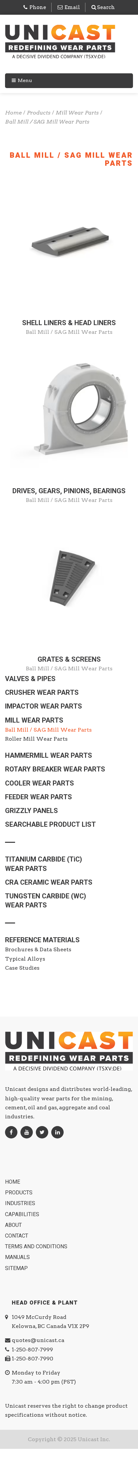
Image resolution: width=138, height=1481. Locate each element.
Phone (37, 7)
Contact (17, 1236)
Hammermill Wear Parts (48, 755)
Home (13, 1182)
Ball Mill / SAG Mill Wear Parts (69, 332)
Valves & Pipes (30, 679)
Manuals (18, 1257)
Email (72, 7)
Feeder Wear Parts (38, 797)
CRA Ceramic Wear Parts (48, 882)
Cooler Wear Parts (39, 783)
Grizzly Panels (31, 811)
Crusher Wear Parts (42, 692)
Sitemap (17, 1268)
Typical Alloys (25, 959)
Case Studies (22, 968)
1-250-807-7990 (32, 1358)
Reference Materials (42, 940)
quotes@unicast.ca (38, 1340)
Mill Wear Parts (34, 720)
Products (19, 1193)
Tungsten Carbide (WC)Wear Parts (45, 900)
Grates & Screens (69, 659)
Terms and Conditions (37, 1247)
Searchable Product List (50, 824)
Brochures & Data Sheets (38, 949)
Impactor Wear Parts (43, 706)
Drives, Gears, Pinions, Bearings (69, 491)
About (14, 1225)
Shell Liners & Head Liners (69, 323)
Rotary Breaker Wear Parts (55, 769)
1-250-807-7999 (32, 1349)
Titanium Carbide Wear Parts (43, 864)
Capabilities (23, 1214)
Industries (21, 1203)
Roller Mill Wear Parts (36, 739)
